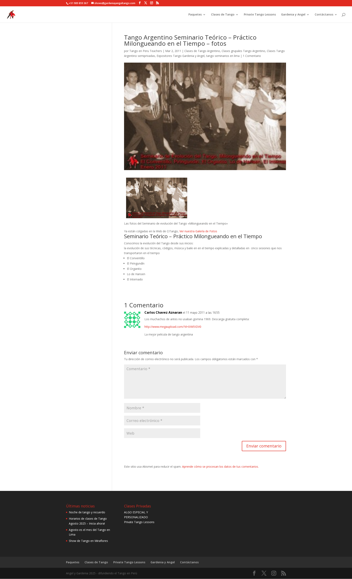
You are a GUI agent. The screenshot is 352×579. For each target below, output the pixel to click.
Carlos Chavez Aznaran (163, 312)
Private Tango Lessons (260, 14)
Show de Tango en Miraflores (88, 541)
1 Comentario (252, 56)
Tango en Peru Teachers (145, 51)
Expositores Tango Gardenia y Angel (181, 56)
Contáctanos (324, 14)
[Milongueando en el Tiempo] (156, 216)
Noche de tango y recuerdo (87, 512)
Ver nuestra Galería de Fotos (198, 231)
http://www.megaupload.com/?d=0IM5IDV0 (172, 327)
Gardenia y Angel (293, 14)
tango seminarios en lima (223, 56)
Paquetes (195, 14)
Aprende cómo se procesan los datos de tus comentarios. (220, 466)
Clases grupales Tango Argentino (243, 51)
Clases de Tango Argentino (202, 51)
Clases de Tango (222, 14)
